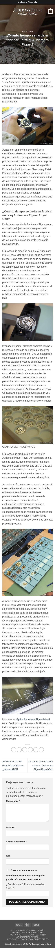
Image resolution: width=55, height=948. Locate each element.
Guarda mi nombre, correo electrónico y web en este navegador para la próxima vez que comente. (25, 875)
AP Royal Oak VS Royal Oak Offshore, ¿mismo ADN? (13, 765)
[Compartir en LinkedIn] (41, 749)
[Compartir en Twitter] (24, 749)
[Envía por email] (30, 749)
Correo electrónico (16, 841)
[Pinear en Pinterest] (35, 749)
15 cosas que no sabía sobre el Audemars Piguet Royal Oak (40, 765)
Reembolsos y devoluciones (27, 933)
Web (8, 856)
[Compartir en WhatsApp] (13, 749)
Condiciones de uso (27, 937)
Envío (41, 930)
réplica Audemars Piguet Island (33, 719)
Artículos (27, 31)
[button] (4, 11)
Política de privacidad (21, 935)
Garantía (41, 935)
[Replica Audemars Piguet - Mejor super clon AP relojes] (27, 11)
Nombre (11, 827)
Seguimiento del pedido (23, 930)
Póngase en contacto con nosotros (27, 939)
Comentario (13, 801)
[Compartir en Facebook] (19, 749)
